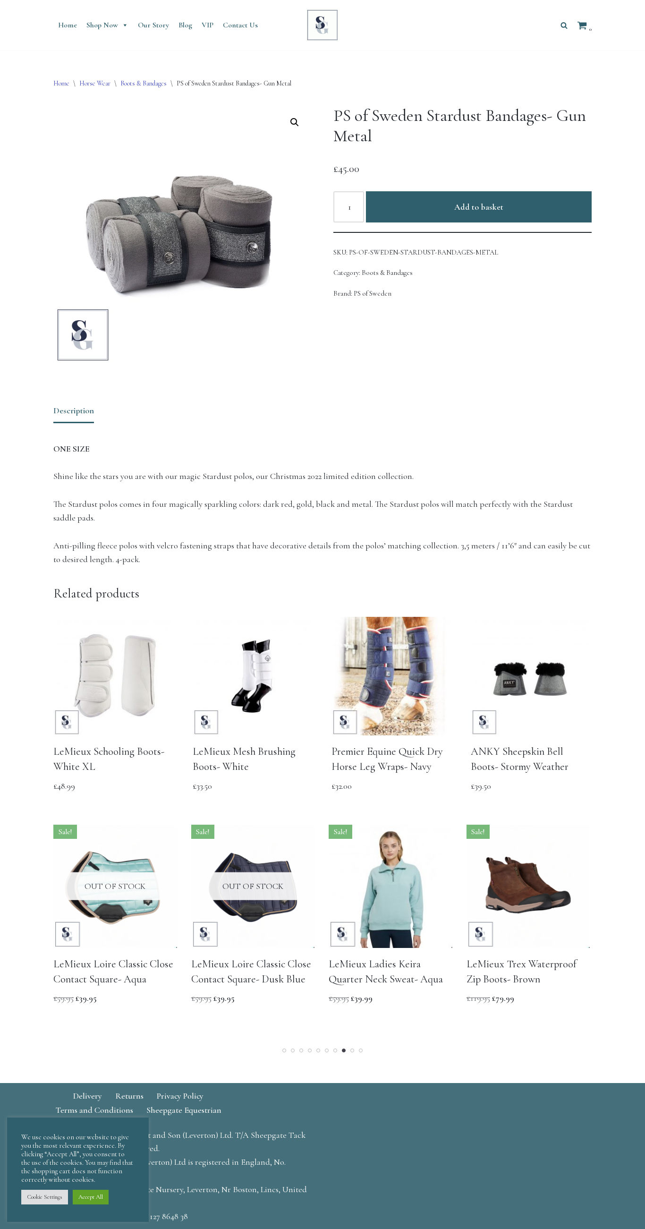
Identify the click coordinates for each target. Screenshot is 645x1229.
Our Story (153, 25)
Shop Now (102, 25)
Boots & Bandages (143, 83)
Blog (185, 25)
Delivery (87, 1096)
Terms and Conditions (94, 1110)
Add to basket (478, 207)
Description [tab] (73, 410)
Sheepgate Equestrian (183, 1110)
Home (67, 25)
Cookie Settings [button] (44, 1197)
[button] (294, 122)
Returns (129, 1096)
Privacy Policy (180, 1096)
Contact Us (240, 25)
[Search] (564, 25)
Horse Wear (94, 83)
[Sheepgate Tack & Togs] (322, 25)
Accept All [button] (90, 1197)
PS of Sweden (372, 294)
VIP (207, 25)
